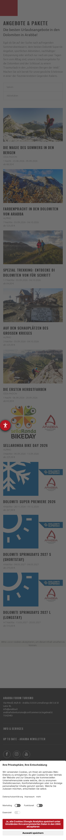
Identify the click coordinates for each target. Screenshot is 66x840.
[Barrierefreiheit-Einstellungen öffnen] (5, 425)
